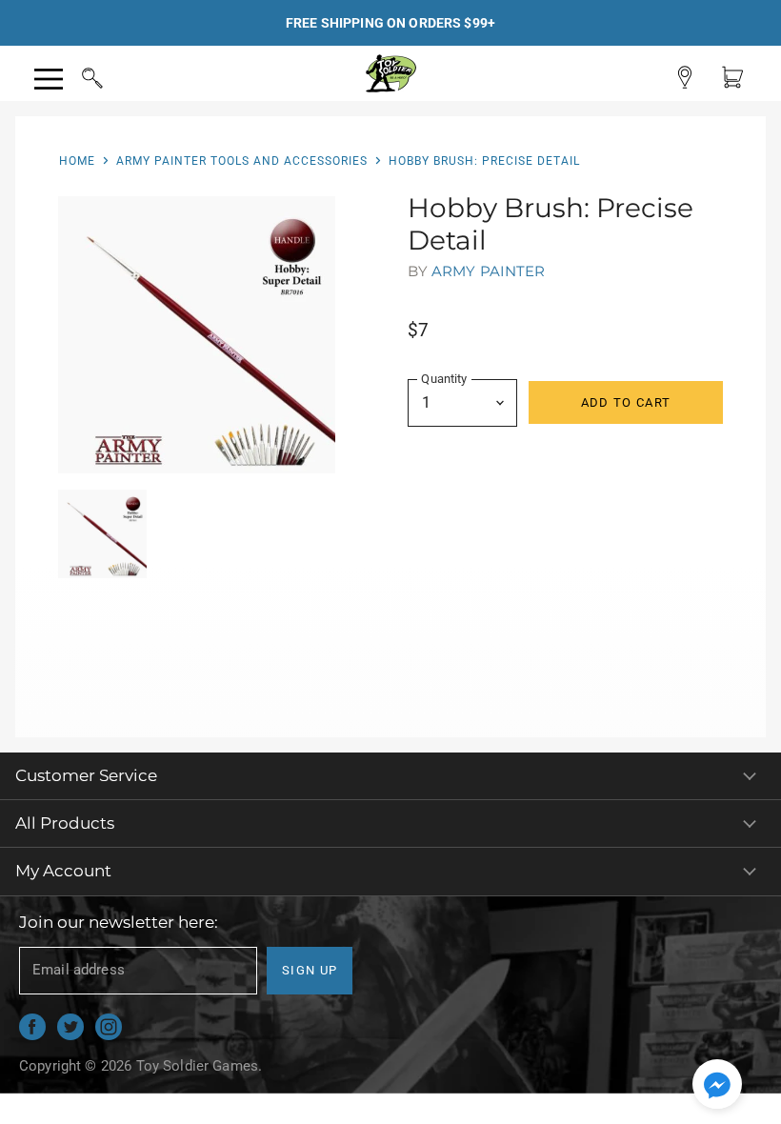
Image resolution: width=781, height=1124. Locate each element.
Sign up (309, 970)
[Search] (74, 75)
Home (77, 161)
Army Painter (488, 271)
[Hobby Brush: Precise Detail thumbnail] (102, 534)
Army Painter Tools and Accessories (242, 161)
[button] (717, 1086)
